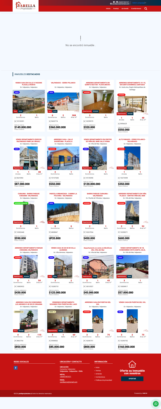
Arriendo (125, 8)
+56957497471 (123, 2)
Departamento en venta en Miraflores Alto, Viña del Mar (98, 249)
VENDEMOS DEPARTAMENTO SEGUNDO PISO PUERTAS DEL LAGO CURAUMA (63, 304)
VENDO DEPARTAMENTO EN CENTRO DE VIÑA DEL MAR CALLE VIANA (98, 140)
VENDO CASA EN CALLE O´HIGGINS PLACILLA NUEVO (28, 84)
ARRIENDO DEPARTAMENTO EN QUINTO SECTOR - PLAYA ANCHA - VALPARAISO (98, 85)
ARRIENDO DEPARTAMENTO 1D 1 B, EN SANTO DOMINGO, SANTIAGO (132, 84)
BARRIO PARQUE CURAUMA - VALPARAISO (98, 195)
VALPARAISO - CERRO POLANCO (63, 83)
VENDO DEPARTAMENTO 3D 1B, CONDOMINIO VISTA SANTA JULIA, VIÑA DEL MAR (132, 250)
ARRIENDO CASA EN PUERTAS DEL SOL (98, 303)
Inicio (108, 8)
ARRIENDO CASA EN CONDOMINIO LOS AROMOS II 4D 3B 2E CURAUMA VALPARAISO (28, 304)
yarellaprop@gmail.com (68, 382)
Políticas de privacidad (104, 380)
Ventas (116, 8)
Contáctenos (136, 8)
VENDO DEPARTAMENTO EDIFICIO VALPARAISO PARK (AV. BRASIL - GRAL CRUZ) (28, 141)
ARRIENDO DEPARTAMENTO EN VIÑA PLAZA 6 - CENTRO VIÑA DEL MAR (132, 195)
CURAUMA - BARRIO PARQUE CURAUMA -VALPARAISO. (28, 195)
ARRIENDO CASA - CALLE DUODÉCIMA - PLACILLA (63, 140)
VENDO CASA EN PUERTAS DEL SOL (132, 302)
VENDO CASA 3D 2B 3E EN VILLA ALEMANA (63, 249)
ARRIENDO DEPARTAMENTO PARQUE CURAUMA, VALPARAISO (29, 249)
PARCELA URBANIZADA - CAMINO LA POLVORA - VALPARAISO (63, 195)
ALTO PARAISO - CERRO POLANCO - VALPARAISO (132, 140)
